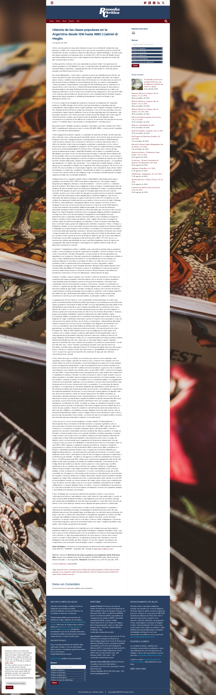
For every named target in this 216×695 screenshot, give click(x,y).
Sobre (58, 21)
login (69, 588)
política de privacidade (71, 658)
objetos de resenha (65, 627)
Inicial (52, 21)
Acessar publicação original (62, 564)
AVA (77, 21)
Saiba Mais (9, 663)
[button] (145, 3)
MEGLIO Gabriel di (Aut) (99, 572)
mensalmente (56, 632)
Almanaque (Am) (75, 570)
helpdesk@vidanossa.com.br (61, 654)
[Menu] (52, 3)
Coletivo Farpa (97, 692)
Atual (64, 21)
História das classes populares (92, 570)
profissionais (65, 629)
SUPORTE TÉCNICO (58, 640)
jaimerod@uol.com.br (105, 549)
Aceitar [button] (9, 687)
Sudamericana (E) (67, 574)
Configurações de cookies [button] (16, 683)
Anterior (71, 21)
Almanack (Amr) (62, 570)
